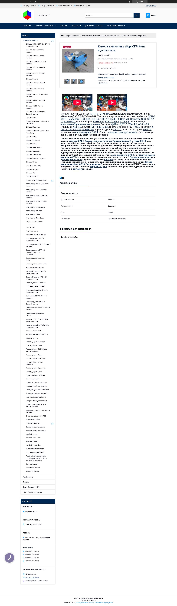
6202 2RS (108, 160)
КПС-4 (108, 121)
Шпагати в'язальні (32, 379)
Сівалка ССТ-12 (32, 176)
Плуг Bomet (30, 227)
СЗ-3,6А (86, 119)
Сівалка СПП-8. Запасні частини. (35, 51)
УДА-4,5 (132, 124)
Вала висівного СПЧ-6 (122, 155)
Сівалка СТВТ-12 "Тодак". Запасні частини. (36, 113)
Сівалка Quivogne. (33, 151)
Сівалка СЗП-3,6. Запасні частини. (35, 101)
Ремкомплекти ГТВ (33, 423)
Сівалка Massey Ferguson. (36, 158)
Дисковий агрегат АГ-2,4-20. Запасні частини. (36, 278)
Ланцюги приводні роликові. (36, 401)
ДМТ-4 (114, 124)
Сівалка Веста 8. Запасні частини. (35, 74)
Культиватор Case (33, 214)
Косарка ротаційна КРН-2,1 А (37, 334)
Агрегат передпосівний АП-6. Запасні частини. (37, 291)
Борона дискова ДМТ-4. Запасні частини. (35, 239)
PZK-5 (136, 127)
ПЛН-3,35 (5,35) (99, 127)
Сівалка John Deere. (33, 155)
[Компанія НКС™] (27, 19)
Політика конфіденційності (104, 603)
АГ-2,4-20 (143, 124)
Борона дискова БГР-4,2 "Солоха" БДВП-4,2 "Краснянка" (35, 252)
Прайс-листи (28, 477)
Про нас (63, 26)
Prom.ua (100, 598)
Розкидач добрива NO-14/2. (36, 382)
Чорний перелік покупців (32, 492)
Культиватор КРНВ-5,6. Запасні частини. (37, 185)
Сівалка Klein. (31, 118)
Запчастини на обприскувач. (36, 180)
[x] (63, 178)
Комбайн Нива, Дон (33, 445)
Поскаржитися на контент (85, 603)
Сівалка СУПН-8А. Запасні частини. (36, 63)
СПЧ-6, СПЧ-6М (100, 113)
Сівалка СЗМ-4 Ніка (33, 165)
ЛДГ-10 (77, 127)
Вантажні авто (31, 464)
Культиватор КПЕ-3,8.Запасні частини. (37, 197)
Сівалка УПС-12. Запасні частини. (35, 68)
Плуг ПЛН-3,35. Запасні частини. (34, 223)
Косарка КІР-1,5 (32, 338)
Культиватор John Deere (35, 218)
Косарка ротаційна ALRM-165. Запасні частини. (37, 326)
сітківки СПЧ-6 (76, 141)
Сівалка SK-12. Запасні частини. (34, 107)
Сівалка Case (31, 173)
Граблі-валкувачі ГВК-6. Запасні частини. (38, 309)
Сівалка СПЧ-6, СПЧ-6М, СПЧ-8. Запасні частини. (100, 36)
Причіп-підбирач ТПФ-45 (35, 375)
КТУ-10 (117, 129)
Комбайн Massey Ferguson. (36, 430)
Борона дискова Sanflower (36, 283)
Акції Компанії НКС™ (116, 26)
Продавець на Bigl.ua (88, 600)
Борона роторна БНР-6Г (35, 452)
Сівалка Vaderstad (33, 140)
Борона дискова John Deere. (37, 264)
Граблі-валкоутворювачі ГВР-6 (35, 314)
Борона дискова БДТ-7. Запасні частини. (38, 245)
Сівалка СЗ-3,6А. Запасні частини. (35, 84)
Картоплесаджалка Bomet (36, 397)
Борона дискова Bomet (35, 267)
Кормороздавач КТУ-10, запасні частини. (38, 411)
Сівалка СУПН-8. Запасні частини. (35, 57)
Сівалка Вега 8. (32, 79)
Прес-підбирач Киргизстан (36, 368)
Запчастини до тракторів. (35, 427)
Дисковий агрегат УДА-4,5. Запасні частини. (36, 272)
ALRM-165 (88, 129)
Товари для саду (32, 471)
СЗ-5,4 (95, 119)
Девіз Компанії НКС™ (31, 487)
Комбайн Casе (31, 441)
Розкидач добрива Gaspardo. (37, 393)
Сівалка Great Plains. (34, 147)
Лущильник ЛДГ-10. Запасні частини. (36, 297)
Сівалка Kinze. (31, 144)
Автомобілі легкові (33, 468)
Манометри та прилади (35, 449)
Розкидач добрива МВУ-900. (37, 386)
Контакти (76, 26)
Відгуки (26, 482)
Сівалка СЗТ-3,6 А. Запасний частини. (37, 95)
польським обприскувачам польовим (80, 124)
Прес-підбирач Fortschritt (35, 342)
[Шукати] (137, 15)
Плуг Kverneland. (32, 231)
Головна (27, 26)
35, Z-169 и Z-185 (71, 129)
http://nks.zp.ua (30, 574)
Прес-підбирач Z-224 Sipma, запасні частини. (36, 350)
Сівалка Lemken (32, 169)
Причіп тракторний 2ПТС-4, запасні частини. (36, 405)
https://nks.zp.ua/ (98, 167)
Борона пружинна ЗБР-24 (35, 286)
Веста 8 (124, 119)
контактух (78, 169)
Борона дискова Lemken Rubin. (35, 259)
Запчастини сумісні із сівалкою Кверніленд (37, 132)
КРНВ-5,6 (98, 121)
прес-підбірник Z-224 (86, 132)
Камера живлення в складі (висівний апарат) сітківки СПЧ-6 (115, 141)
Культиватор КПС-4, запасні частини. (36, 191)
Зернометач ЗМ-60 (33, 420)
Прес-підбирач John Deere (36, 358)
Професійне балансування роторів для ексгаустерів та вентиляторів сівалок (36, 458)
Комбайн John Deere (33, 438)
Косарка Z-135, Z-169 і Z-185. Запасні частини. (37, 320)
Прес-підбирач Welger (34, 355)
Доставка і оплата (94, 26)
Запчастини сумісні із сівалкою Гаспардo (37, 122)
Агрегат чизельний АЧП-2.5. (36, 235)
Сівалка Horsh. (31, 162)
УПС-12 (105, 119)
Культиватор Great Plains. (35, 207)
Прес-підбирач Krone (34, 372)
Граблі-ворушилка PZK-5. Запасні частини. (35, 303)
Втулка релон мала (72, 160)
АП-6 (116, 121)
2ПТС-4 (147, 129)
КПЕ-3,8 (124, 121)
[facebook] (61, 178)
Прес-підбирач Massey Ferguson (34, 363)
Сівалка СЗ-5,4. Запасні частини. (35, 90)
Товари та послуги (44, 26)
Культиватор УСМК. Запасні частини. (36, 202)
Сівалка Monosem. (33, 127)
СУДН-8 (114, 119)
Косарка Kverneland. (33, 331)
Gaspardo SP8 (138, 119)
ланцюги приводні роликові (122, 132)
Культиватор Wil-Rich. (34, 211)
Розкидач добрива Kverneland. (37, 390)
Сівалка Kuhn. (31, 136)
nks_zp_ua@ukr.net (32, 577)
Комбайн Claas (31, 434)
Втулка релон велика (141, 157)
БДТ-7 (123, 124)
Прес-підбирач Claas (34, 345)
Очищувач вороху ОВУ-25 (36, 416)
